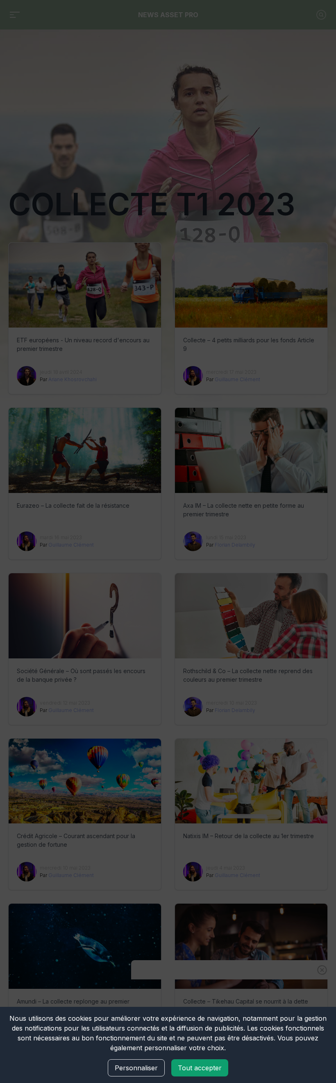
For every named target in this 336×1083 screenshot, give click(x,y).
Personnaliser (136, 1068)
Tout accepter (200, 1068)
